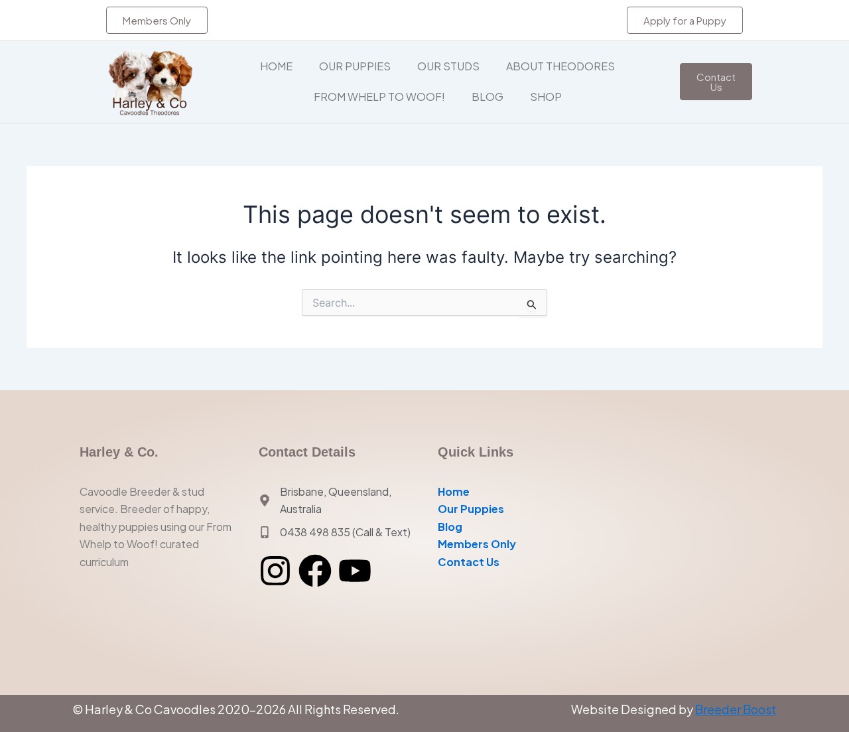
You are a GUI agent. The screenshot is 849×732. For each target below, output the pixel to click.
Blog (487, 97)
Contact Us (468, 562)
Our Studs (448, 66)
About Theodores (560, 66)
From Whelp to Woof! (379, 97)
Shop (546, 97)
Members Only (477, 544)
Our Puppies (355, 66)
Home (276, 66)
